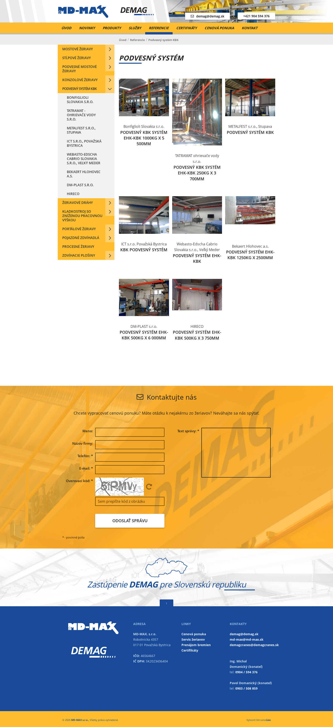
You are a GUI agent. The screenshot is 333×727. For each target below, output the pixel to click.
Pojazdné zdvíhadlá (80, 237)
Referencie (159, 28)
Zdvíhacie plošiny (78, 255)
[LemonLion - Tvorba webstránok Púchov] (266, 720)
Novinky (87, 28)
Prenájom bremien (196, 645)
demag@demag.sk (210, 16)
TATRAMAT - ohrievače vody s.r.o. (81, 114)
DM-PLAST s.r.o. (80, 185)
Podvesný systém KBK (79, 88)
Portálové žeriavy (79, 229)
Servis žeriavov (193, 639)
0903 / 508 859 (246, 688)
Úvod (66, 28)
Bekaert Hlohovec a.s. (84, 173)
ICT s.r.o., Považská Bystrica (84, 143)
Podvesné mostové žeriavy (79, 68)
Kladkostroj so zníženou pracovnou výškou (82, 215)
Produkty (112, 28)
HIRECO (73, 193)
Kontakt (250, 28)
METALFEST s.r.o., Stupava (81, 130)
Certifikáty (186, 28)
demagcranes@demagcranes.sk (254, 645)
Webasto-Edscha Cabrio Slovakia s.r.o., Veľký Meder (83, 158)
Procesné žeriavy (78, 246)
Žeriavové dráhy (77, 202)
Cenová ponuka (219, 28)
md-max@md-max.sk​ (246, 639)
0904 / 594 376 (246, 672)
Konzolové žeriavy (80, 79)
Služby (135, 28)
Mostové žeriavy (77, 49)
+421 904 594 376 (256, 16)
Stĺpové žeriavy (76, 58)
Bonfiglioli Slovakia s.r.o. (80, 99)
